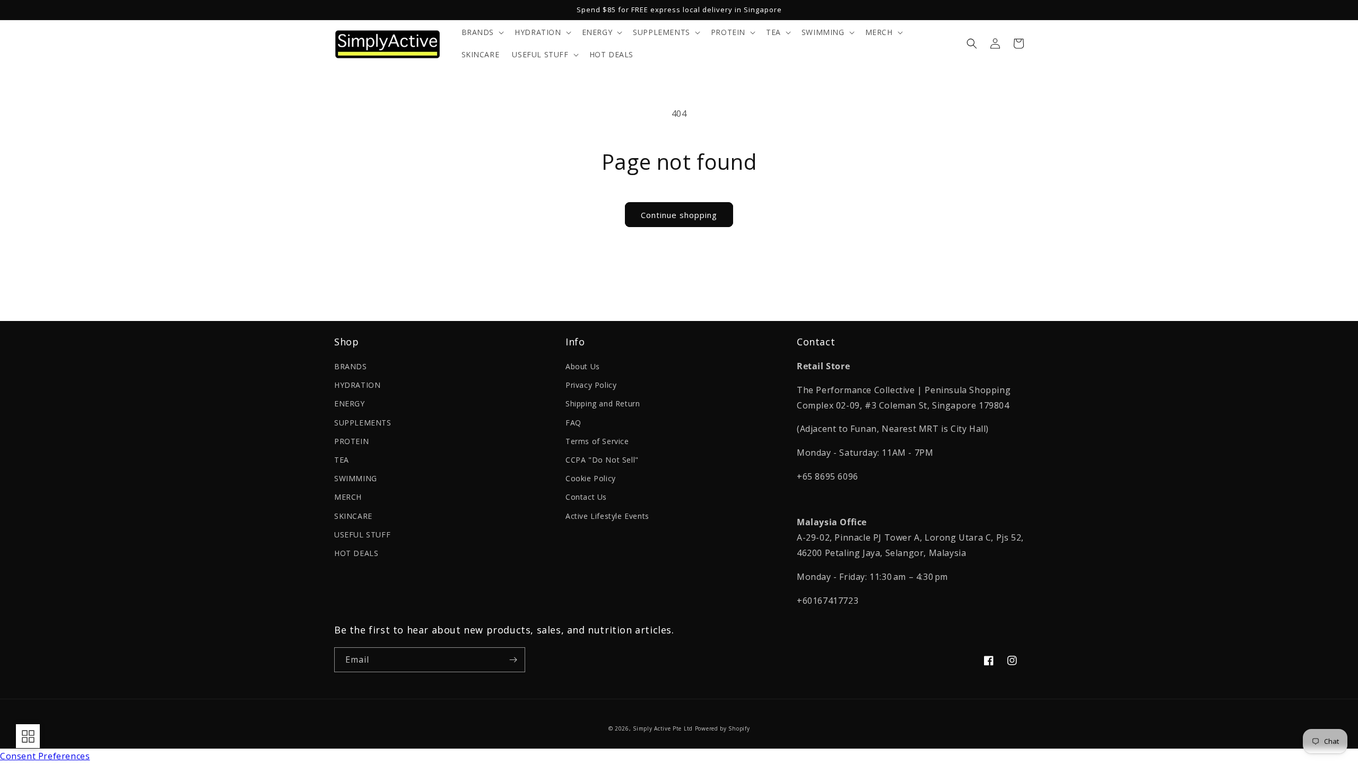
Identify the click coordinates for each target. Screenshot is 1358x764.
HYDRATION (357, 385)
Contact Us (586, 497)
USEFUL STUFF (362, 534)
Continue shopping (679, 215)
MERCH (348, 497)
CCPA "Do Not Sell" (602, 460)
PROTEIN (351, 441)
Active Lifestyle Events (607, 516)
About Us (582, 366)
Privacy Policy (590, 385)
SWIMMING (355, 478)
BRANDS (350, 366)
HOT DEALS (356, 553)
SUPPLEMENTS (362, 423)
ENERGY (349, 403)
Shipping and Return (602, 403)
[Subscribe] (513, 659)
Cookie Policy (590, 478)
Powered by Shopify (722, 728)
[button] (482, 32)
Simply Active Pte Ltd (663, 728)
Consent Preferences (45, 756)
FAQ (573, 423)
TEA (341, 460)
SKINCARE (353, 516)
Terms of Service (597, 441)
